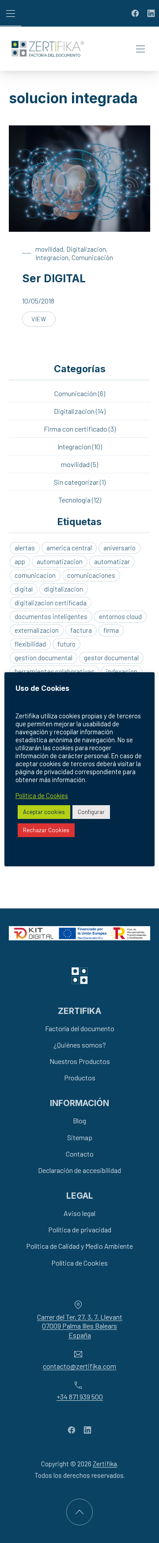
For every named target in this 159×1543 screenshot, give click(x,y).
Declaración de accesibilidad (79, 1170)
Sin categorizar (76, 482)
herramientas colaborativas (55, 671)
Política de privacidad (79, 1229)
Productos (79, 1077)
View (43, 321)
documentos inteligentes (51, 616)
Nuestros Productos (79, 1061)
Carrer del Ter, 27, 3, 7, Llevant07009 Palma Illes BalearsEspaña (79, 1326)
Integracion (51, 257)
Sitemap (79, 1137)
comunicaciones (91, 575)
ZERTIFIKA (79, 1010)
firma (111, 630)
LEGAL (79, 1195)
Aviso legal (79, 1213)
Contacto (80, 1153)
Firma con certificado (75, 429)
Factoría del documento (79, 1028)
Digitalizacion (86, 249)
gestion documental (43, 658)
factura (81, 630)
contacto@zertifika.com (79, 1366)
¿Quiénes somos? (79, 1044)
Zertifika (105, 1464)
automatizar (112, 561)
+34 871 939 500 (80, 1397)
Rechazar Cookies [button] (46, 830)
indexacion (121, 671)
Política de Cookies (79, 1263)
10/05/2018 (38, 300)
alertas (25, 548)
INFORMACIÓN (79, 1103)
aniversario (119, 548)
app (20, 561)
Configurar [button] (91, 811)
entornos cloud (120, 616)
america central (69, 548)
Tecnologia (74, 499)
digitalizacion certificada (51, 603)
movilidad (49, 249)
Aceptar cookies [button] (44, 811)
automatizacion (60, 561)
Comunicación (92, 257)
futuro (66, 644)
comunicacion (35, 575)
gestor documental (111, 658)
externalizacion (37, 630)
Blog (79, 1120)
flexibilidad (30, 644)
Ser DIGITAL (54, 278)
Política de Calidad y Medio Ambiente (79, 1246)
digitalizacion (63, 589)
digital (24, 589)
